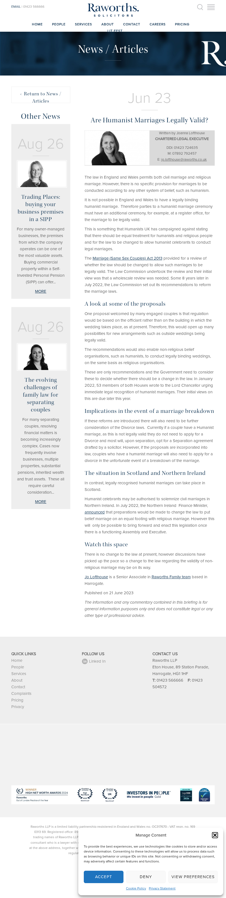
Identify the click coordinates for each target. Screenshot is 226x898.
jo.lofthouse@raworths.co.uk (184, 159)
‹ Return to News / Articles (40, 97)
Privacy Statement (162, 888)
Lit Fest (115, 31)
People (59, 24)
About (107, 24)
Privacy (17, 706)
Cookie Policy (136, 888)
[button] (215, 835)
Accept (103, 876)
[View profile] (117, 147)
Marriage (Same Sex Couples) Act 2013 (127, 258)
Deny (146, 876)
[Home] (113, 16)
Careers (158, 24)
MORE (40, 291)
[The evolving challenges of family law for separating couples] (41, 357)
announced (95, 512)
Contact (131, 24)
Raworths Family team (171, 576)
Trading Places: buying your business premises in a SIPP (41, 208)
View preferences (193, 876)
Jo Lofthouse (96, 576)
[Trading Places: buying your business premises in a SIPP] (41, 174)
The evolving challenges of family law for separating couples (40, 394)
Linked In (97, 661)
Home (37, 24)
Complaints (21, 693)
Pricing (182, 24)
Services (83, 24)
